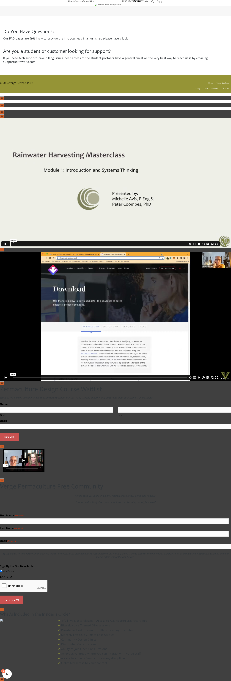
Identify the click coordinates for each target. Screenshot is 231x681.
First (2, 415)
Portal (146, 0)
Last (120, 415)
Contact (138, 0)
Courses (78, 0)
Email (3, 420)
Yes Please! (9, 571)
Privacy (197, 88)
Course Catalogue (222, 83)
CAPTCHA (6, 577)
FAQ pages (16, 38)
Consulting (89, 0)
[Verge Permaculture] (108, 3)
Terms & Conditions (211, 88)
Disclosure (225, 88)
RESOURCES (128, 0)
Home (210, 83)
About (71, 0)
